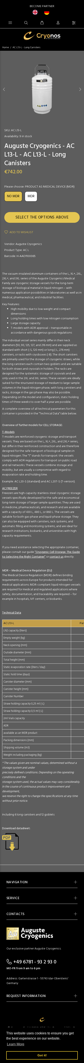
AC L (26, 250)
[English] (36, 12)
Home (5, 47)
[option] (48, 12)
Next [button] (80, 89)
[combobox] (36, 12)
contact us (56, 556)
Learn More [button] (15, 1044)
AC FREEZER (10, 488)
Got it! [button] (42, 1055)
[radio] (13, 196)
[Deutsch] (48, 12)
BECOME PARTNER (42, 6)
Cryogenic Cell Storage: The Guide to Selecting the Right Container (41, 554)
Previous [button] (4, 89)
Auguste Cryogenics (29, 244)
